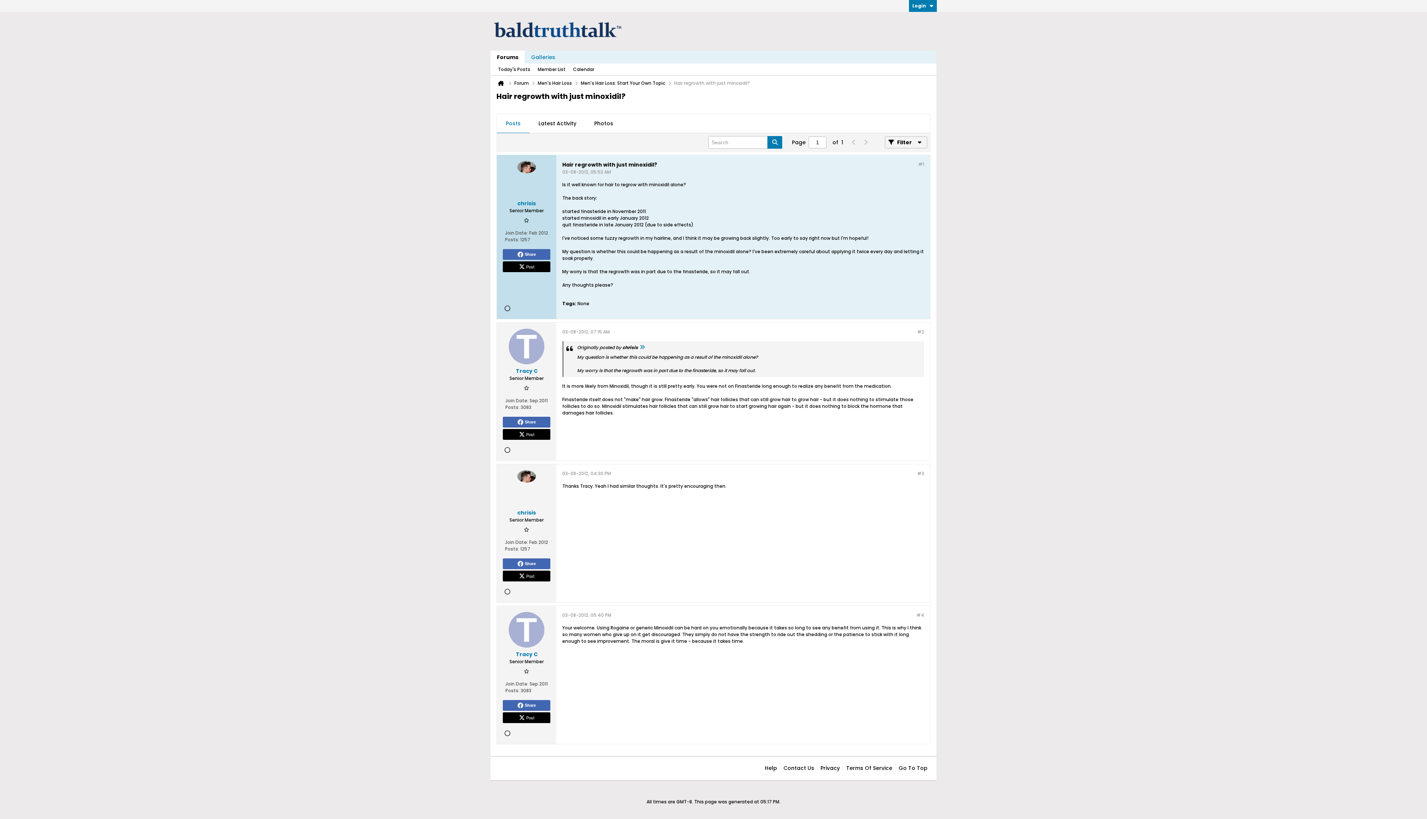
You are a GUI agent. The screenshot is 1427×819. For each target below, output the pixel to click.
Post (530, 267)
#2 (920, 332)
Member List (552, 69)
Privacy (830, 768)
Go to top (913, 768)
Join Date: (516, 233)
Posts (513, 123)
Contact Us (798, 768)
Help (771, 768)
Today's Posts (514, 69)
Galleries (543, 57)
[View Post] (642, 347)
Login (919, 6)
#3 (920, 473)
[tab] (513, 123)
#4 (920, 615)
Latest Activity (557, 123)
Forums (507, 57)
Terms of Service (869, 768)
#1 (921, 164)
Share (530, 254)
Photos (603, 123)
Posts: (512, 239)
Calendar (583, 69)
